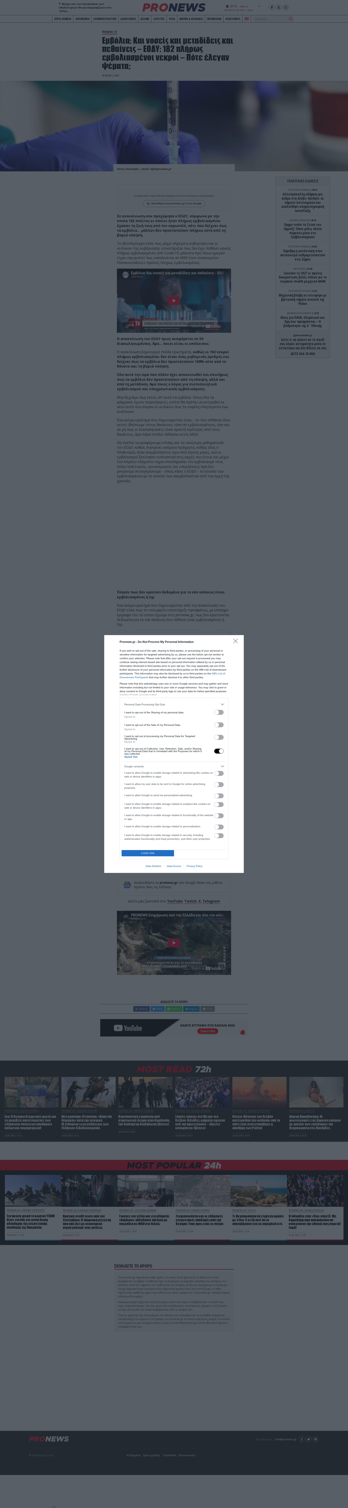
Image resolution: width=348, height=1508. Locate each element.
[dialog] (174, 754)
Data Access (174, 866)
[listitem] (174, 704)
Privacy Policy (194, 866)
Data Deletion (153, 866)
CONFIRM (148, 853)
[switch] (219, 712)
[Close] (236, 642)
